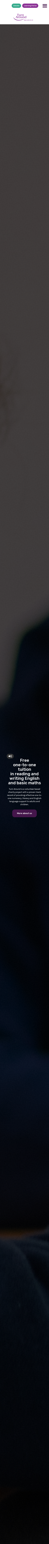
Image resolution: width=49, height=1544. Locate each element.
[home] (24, 17)
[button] (43, 5)
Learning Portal (30, 6)
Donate (16, 6)
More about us (24, 813)
